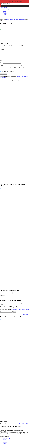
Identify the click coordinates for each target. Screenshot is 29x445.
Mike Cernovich (3, 7)
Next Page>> (26, 314)
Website (1, 65)
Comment (2, 49)
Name (1, 60)
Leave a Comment (13, 27)
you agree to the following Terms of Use (20, 309)
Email (1, 62)
